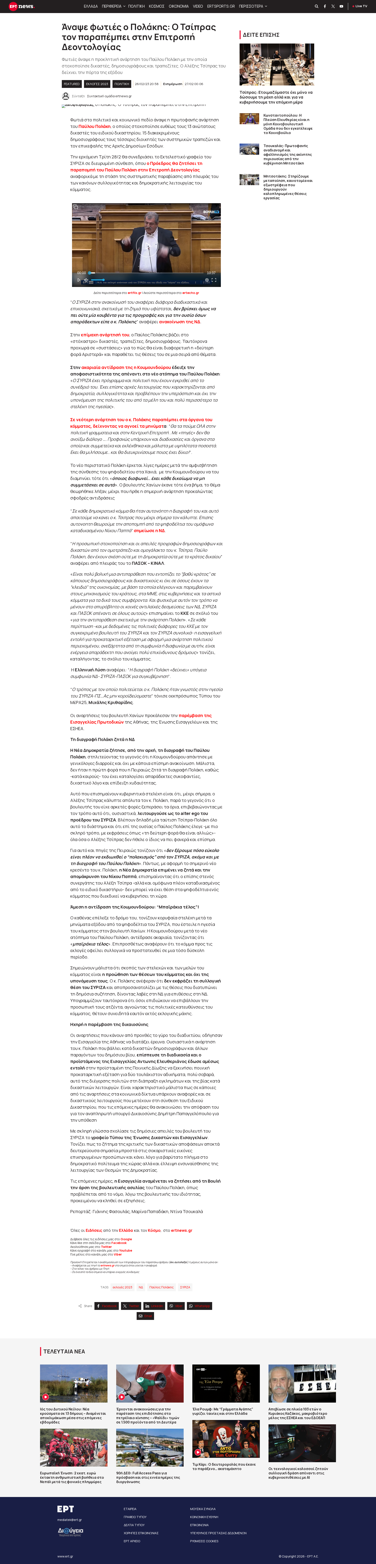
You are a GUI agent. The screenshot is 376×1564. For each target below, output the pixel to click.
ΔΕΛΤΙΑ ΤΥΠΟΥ (134, 1525)
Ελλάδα (126, 1230)
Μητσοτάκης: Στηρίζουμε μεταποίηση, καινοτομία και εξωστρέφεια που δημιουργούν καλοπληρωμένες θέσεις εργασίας (288, 187)
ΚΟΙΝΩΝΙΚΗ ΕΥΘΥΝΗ (204, 1517)
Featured (72, 84)
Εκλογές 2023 (97, 84)
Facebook (119, 1243)
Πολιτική (122, 84)
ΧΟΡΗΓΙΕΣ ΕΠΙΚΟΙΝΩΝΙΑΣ (141, 1533)
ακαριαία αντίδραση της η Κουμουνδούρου (126, 367)
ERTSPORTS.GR (221, 6)
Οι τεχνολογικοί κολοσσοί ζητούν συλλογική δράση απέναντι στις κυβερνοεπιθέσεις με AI (298, 1473)
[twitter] (333, 6)
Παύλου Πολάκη (95, 126)
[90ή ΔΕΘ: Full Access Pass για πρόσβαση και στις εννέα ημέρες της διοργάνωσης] (150, 1448)
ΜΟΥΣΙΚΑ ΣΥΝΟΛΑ (203, 1509)
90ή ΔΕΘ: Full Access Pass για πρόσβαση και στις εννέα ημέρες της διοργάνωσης (148, 1477)
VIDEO (198, 6)
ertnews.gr (107, 1265)
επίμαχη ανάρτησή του (105, 335)
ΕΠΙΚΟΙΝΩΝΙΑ (199, 1525)
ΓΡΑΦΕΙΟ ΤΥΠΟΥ (135, 1517)
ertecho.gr (190, 293)
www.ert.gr (65, 1556)
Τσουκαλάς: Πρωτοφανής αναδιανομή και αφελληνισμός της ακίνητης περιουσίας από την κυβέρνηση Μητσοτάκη (288, 154)
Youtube (125, 1250)
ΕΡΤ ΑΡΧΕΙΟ (132, 1541)
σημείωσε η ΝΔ (149, 530)
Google (126, 1239)
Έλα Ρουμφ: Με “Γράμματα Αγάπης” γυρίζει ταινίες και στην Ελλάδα (222, 1411)
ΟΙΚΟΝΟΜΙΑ (179, 6)
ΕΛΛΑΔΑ (91, 6)
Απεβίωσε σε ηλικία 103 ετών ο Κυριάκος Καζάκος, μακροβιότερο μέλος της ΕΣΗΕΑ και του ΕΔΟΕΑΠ (298, 1413)
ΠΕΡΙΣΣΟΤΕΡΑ (251, 6)
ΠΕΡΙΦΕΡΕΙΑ (111, 6)
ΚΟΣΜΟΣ (156, 6)
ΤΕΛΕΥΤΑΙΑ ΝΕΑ (64, 1351)
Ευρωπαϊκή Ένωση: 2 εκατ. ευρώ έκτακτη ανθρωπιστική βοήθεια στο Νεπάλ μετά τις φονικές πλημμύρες (72, 1477)
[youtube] (342, 6)
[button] (123, 6)
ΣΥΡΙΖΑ (185, 1287)
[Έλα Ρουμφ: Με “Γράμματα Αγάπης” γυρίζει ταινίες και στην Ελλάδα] (226, 1383)
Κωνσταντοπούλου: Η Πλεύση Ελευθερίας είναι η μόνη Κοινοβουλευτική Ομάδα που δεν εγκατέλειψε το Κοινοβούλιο (288, 124)
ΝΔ (141, 1287)
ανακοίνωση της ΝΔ (179, 322)
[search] (317, 6)
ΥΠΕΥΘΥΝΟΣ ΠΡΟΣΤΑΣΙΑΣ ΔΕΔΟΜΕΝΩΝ (218, 1533)
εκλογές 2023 (122, 1287)
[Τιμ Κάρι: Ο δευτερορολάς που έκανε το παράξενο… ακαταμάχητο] (226, 1439)
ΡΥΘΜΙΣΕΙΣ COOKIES (204, 1541)
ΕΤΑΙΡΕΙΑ (130, 1509)
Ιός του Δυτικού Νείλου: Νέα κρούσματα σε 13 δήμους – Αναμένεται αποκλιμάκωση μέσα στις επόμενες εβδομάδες (73, 1416)
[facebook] (325, 6)
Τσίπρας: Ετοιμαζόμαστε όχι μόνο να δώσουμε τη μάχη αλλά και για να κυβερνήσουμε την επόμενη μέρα (276, 97)
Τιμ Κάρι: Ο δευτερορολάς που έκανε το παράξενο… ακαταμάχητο (224, 1466)
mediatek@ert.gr (69, 1520)
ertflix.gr (134, 293)
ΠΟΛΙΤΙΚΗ (136, 6)
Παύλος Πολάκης (161, 1287)
